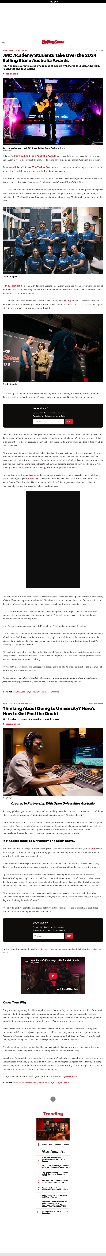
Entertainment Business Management (40, 189)
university (64, 1083)
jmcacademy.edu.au (70, 681)
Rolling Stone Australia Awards (44, 692)
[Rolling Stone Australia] (53, 43)
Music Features (22, 50)
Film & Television (12, 286)
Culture (12, 704)
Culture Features (24, 704)
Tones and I (9, 167)
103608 (20, 1083)
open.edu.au (70, 1076)
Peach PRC (34, 478)
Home (5, 50)
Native (56, 1083)
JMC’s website (49, 681)
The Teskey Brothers (44, 167)
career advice (31, 1083)
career (91, 848)
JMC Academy (22, 692)
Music (11, 50)
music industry (45, 1083)
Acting (67, 300)
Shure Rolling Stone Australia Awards (34, 156)
